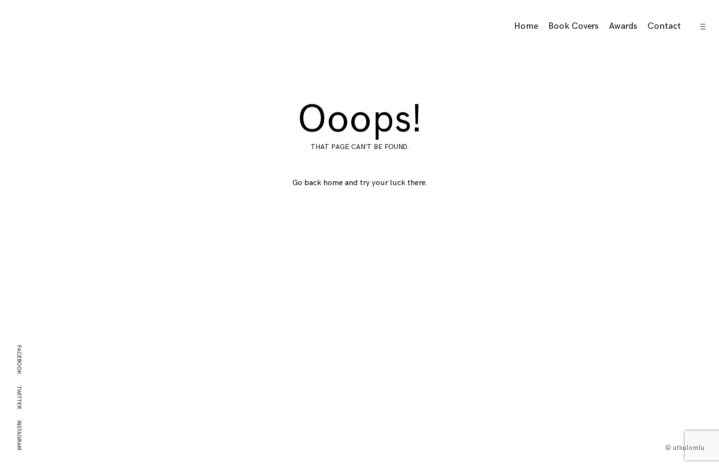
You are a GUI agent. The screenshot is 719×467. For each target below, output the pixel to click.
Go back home (317, 183)
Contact (664, 26)
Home (526, 26)
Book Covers (573, 26)
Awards (623, 26)
